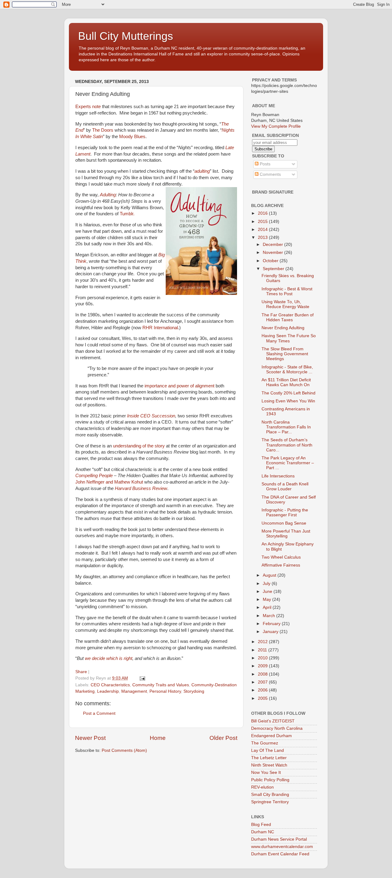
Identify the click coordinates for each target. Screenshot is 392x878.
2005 (263, 698)
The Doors (102, 130)
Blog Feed (261, 824)
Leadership (108, 691)
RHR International (160, 327)
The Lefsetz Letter (269, 758)
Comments (269, 174)
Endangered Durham (271, 735)
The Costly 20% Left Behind (288, 393)
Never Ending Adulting (283, 328)
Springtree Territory (270, 802)
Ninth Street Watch (269, 765)
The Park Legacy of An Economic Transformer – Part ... (288, 463)
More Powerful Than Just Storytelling (286, 533)
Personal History (165, 691)
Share (81, 671)
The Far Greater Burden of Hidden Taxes (288, 317)
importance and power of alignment (179, 385)
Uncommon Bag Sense (284, 523)
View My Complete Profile (276, 126)
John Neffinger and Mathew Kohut (109, 482)
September (274, 268)
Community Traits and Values (160, 685)
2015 (263, 221)
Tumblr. (127, 213)
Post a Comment (99, 713)
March (269, 615)
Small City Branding (270, 794)
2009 (263, 666)
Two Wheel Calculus (281, 557)
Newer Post (90, 738)
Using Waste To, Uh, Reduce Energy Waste (285, 304)
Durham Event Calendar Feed (280, 854)
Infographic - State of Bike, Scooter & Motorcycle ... (287, 369)
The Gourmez (264, 743)
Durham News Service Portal (279, 839)
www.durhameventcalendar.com (282, 846)
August (270, 575)
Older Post (223, 738)
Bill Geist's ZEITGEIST (273, 721)
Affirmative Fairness (281, 565)
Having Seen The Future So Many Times (289, 338)
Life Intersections (278, 476)
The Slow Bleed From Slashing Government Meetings (285, 354)
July (267, 583)
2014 (263, 229)
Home (158, 738)
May (267, 599)
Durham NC (262, 832)
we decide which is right (108, 658)
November (273, 252)
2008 (263, 674)
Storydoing (193, 691)
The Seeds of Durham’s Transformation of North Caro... (287, 445)
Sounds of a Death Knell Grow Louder (285, 486)
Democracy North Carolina (277, 728)
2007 (263, 682)
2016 (263, 213)
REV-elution (262, 787)
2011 (263, 650)
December (273, 244)
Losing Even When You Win (288, 401)
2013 (263, 237)
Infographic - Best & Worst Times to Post (287, 291)
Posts (264, 164)
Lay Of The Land (267, 750)
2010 (263, 658)
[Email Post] (142, 678)
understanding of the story (139, 445)
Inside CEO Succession (151, 415)
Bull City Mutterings (125, 36)
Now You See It (266, 772)
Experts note (88, 106)
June (268, 591)
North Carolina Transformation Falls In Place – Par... (286, 427)
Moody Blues (132, 136)
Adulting (108, 194)
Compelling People (94, 475)
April (268, 607)
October (271, 260)
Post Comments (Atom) (124, 750)
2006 (263, 690)
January (271, 631)
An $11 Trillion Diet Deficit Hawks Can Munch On (286, 382)
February (272, 623)
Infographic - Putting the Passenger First (285, 512)
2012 (263, 641)
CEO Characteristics (110, 685)
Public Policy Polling (270, 780)
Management (134, 691)
